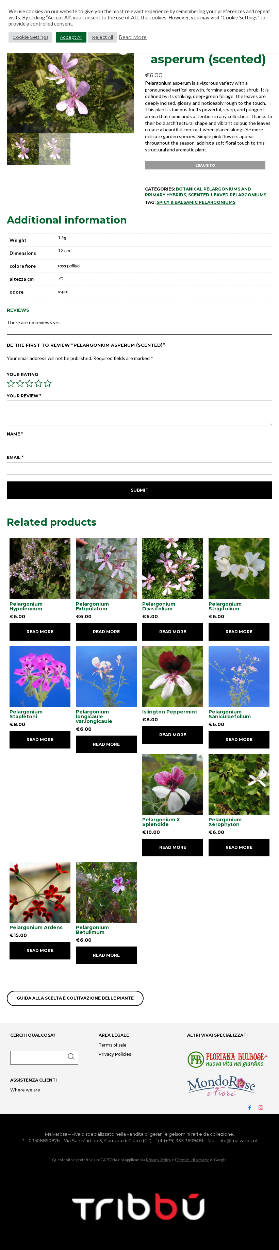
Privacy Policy (158, 1159)
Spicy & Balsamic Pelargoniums (196, 202)
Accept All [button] (71, 37)
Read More (133, 37)
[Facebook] (252, 1107)
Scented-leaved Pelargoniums (227, 194)
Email (15, 457)
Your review (24, 395)
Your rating (22, 374)
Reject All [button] (102, 37)
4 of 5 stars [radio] (38, 383)
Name (15, 434)
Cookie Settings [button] (30, 37)
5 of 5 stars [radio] (48, 383)
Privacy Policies (115, 1054)
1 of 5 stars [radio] (11, 383)
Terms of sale (113, 1045)
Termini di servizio (193, 1159)
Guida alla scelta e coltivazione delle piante (75, 998)
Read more (40, 631)
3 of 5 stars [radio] (29, 383)
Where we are (25, 1089)
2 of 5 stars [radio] (20, 383)
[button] (44, 1058)
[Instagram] (264, 1107)
